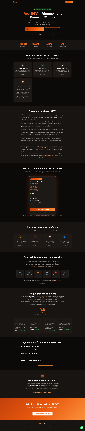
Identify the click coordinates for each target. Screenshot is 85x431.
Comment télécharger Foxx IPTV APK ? (42, 346)
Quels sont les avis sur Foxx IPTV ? (42, 349)
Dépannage (40, 1)
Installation (34, 1)
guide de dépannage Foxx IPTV (48, 155)
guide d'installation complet (39, 266)
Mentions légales (52, 425)
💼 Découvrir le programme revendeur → (42, 392)
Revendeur (47, 1)
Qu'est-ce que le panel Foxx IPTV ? (42, 357)
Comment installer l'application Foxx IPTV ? (42, 360)
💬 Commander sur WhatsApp (42, 413)
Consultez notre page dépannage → (45, 364)
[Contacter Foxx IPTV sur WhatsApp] (81, 427)
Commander (69, 1)
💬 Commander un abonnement (34, 29)
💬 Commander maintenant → (42, 209)
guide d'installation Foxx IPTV (43, 147)
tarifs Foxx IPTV (31, 153)
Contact (52, 1)
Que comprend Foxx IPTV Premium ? (42, 353)
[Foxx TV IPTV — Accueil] (14, 2)
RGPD (58, 425)
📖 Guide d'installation (52, 29)
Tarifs (29, 1)
